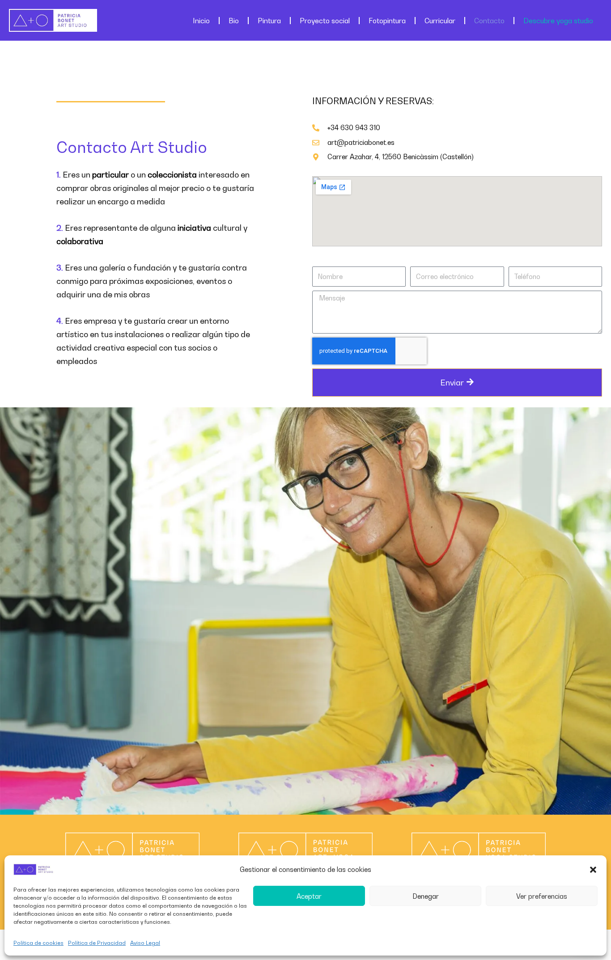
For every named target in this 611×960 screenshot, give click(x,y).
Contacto (489, 20)
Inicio (201, 20)
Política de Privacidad (97, 942)
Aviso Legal (145, 942)
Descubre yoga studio (558, 20)
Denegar (425, 896)
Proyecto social (325, 20)
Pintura (269, 20)
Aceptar (309, 896)
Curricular (439, 20)
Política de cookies (38, 942)
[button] (593, 869)
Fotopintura (387, 20)
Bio (234, 20)
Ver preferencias (541, 896)
